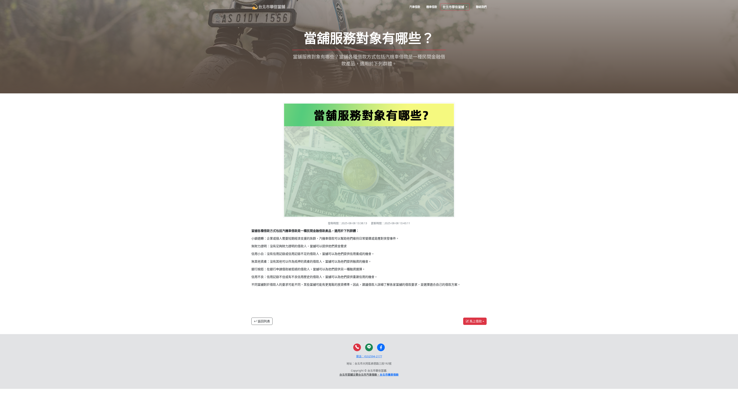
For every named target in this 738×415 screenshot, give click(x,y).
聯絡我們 (481, 7)
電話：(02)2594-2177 (369, 356)
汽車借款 (414, 7)
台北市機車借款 (389, 374)
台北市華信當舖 (271, 6)
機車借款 (431, 7)
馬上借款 (475, 321)
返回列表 (263, 321)
